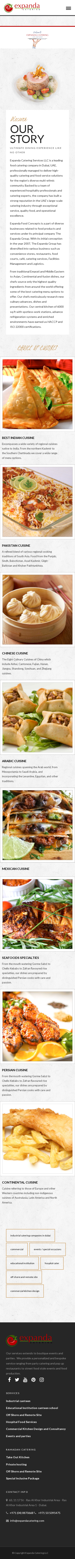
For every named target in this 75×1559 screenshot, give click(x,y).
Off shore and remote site (24, 1276)
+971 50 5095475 (49, 1513)
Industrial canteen (18, 1401)
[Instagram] (42, 1379)
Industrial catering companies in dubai (30, 1235)
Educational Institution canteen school (32, 1408)
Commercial (16, 1249)
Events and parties (18, 1436)
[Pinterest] (33, 1379)
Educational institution (22, 1263)
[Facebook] (9, 1379)
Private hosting (16, 1464)
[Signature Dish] (32, 1140)
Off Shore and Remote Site (24, 1415)
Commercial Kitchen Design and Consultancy (36, 1429)
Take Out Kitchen (17, 1457)
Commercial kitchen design (24, 1290)
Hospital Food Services (21, 1422)
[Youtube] (25, 1379)
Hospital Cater (52, 1263)
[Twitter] (17, 1379)
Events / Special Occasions (47, 1249)
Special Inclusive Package (22, 1478)
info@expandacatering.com (27, 1520)
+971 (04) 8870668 (22, 1513)
